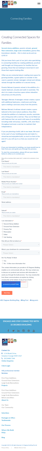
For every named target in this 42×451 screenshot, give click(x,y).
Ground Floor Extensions (10, 380)
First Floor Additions (9, 378)
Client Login (6, 366)
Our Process (6, 425)
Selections (5, 413)
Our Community (7, 407)
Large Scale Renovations (10, 383)
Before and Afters (8, 398)
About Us (5, 400)
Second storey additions (10, 48)
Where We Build (8, 430)
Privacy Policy (5, 447)
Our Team (5, 405)
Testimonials (6, 420)
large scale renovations (22, 50)
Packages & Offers (8, 418)
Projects (5, 385)
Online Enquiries (8, 361)
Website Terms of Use (20, 447)
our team (29, 131)
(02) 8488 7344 (9, 358)
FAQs (4, 432)
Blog (3, 437)
